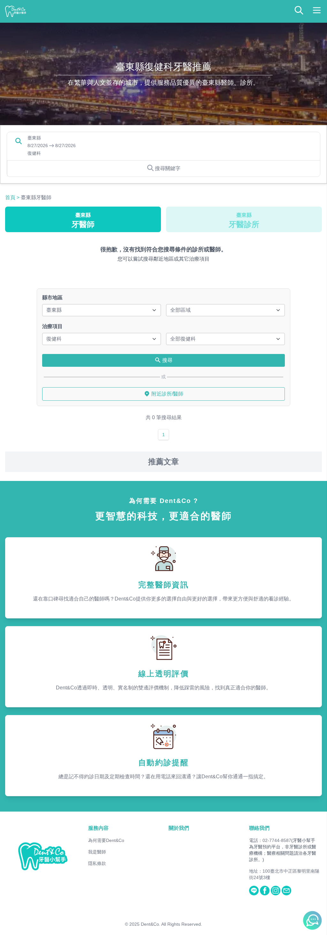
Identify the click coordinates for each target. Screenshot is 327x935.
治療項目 (52, 326)
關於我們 (179, 828)
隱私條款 (97, 863)
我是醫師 (97, 851)
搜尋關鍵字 (167, 168)
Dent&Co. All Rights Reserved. (171, 924)
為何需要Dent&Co (106, 840)
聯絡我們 (259, 828)
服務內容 (98, 828)
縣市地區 (52, 297)
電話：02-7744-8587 (270, 840)
